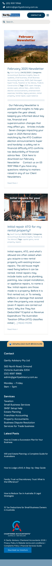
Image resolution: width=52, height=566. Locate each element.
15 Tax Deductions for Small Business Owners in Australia (25, 508)
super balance (32, 96)
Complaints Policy (11, 546)
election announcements (17, 91)
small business (21, 78)
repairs (18, 242)
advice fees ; (24, 88)
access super (12, 88)
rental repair (20, 96)
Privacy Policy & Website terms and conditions (24, 543)
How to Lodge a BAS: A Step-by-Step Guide (24, 467)
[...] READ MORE (23, 322)
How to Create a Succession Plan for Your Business (23, 441)
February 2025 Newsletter (25, 69)
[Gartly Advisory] (11, 13)
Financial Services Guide (31, 546)
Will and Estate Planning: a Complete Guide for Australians (26, 455)
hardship (19, 93)
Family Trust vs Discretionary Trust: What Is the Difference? (24, 480)
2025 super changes (32, 85)
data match (34, 88)
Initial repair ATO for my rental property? (24, 228)
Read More (11, 183)
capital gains (28, 239)
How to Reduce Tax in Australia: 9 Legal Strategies (22, 494)
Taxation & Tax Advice (27, 83)
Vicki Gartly (14, 72)
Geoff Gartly (15, 234)
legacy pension (30, 93)
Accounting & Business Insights (19, 75)
